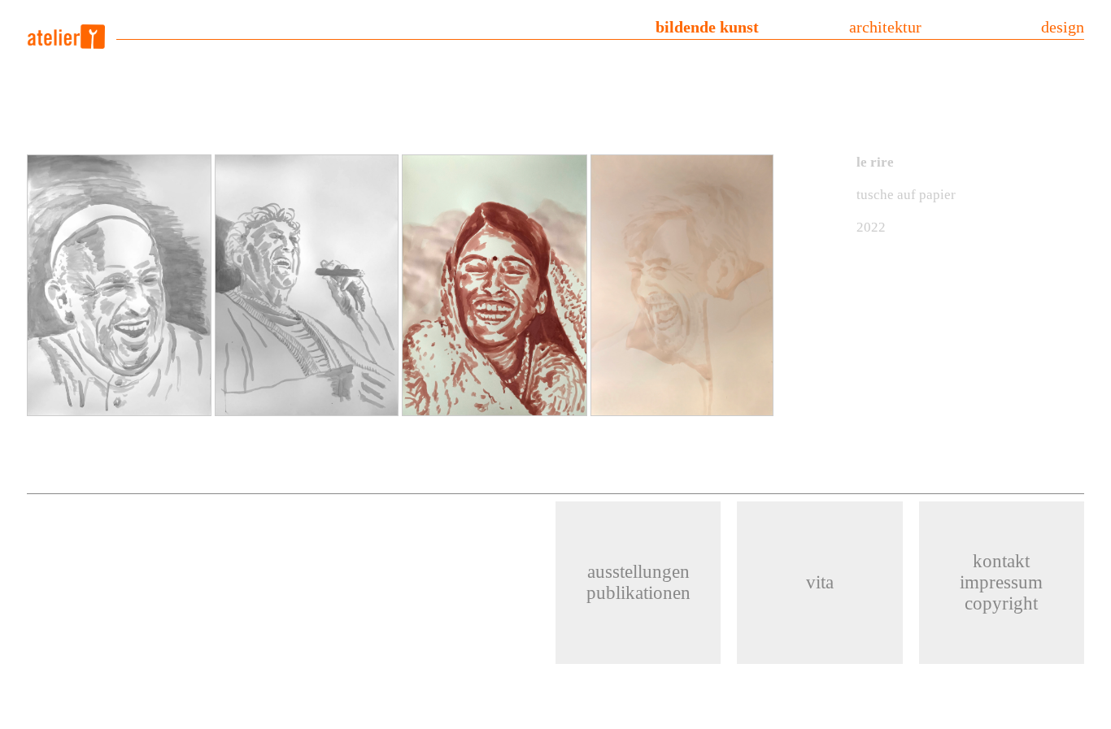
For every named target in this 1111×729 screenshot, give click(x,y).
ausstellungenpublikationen (638, 582)
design (1062, 27)
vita (820, 582)
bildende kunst (707, 27)
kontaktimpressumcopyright (1001, 582)
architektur (885, 27)
